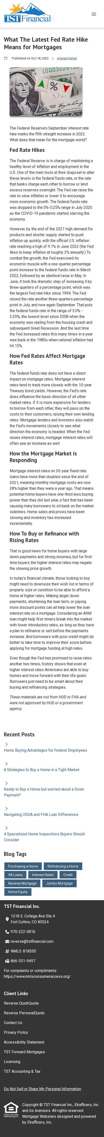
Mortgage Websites (39, 1116)
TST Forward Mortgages (24, 1052)
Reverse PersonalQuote (24, 1013)
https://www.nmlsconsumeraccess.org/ (37, 976)
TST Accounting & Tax (22, 1071)
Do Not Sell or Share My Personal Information (42, 1089)
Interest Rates (67, 58)
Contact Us (13, 1022)
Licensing (12, 1061)
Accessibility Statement (24, 1042)
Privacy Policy (16, 1032)
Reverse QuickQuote (21, 1003)
